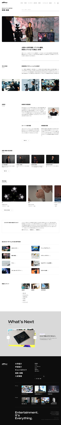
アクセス (36, 365)
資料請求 (36, 363)
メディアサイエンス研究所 (55, 414)
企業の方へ (37, 369)
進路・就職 (19, 373)
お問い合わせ (37, 371)
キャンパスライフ (21, 370)
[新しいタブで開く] (35, 378)
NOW (36, 368)
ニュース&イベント (37, 366)
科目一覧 (24, 293)
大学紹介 (18, 364)
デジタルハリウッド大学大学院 (54, 413)
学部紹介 (18, 367)
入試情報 (18, 376)
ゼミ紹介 (24, 298)
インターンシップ (25, 302)
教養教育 (23, 290)
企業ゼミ (24, 300)
